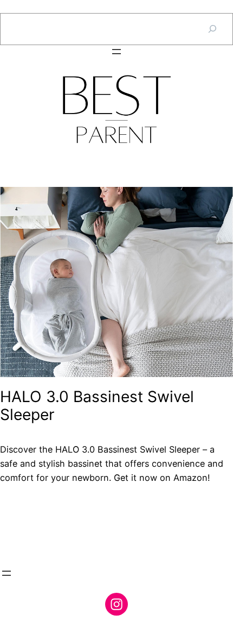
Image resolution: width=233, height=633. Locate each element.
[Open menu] (116, 51)
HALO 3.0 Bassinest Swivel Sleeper (97, 406)
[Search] (212, 29)
